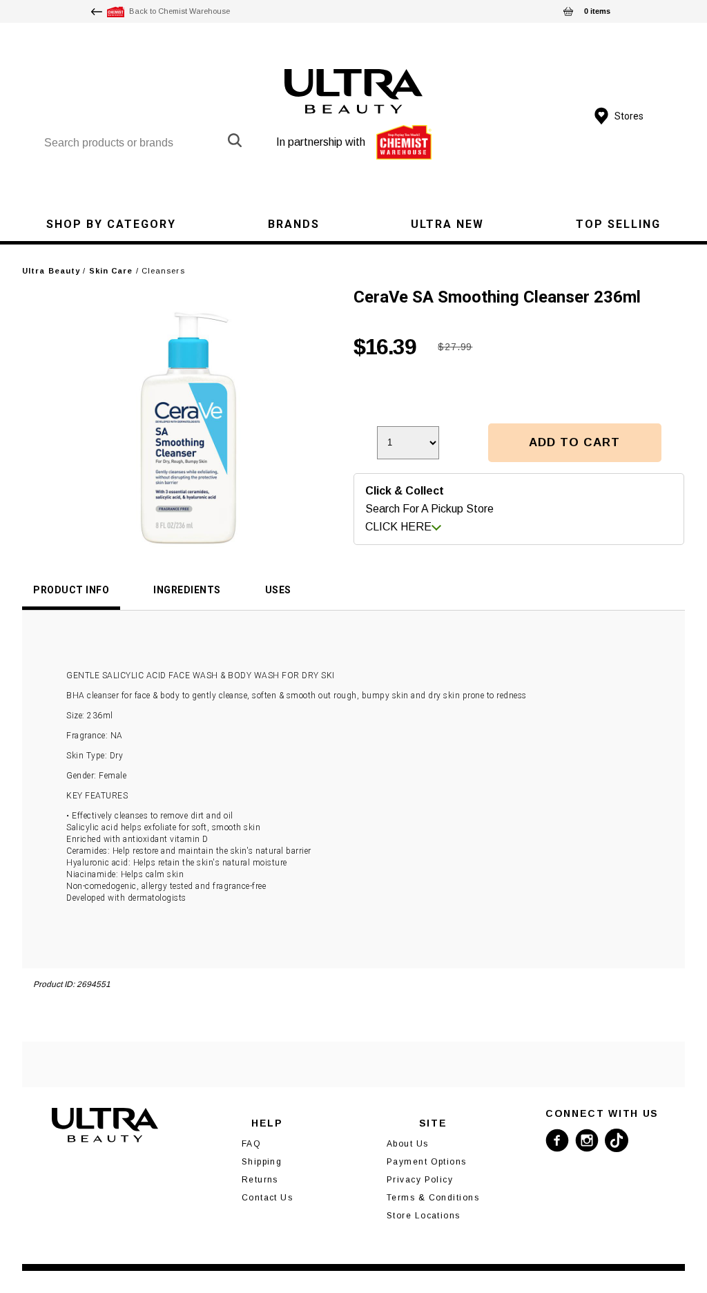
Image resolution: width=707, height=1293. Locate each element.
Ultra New (447, 224)
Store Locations (424, 1215)
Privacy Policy (420, 1180)
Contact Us (267, 1198)
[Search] (235, 140)
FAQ (251, 1144)
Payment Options (427, 1162)
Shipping (262, 1162)
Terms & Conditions (433, 1198)
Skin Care (111, 271)
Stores (628, 116)
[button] (574, 442)
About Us (408, 1144)
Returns (260, 1180)
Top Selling (618, 224)
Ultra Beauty (51, 271)
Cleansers (163, 271)
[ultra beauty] (354, 91)
